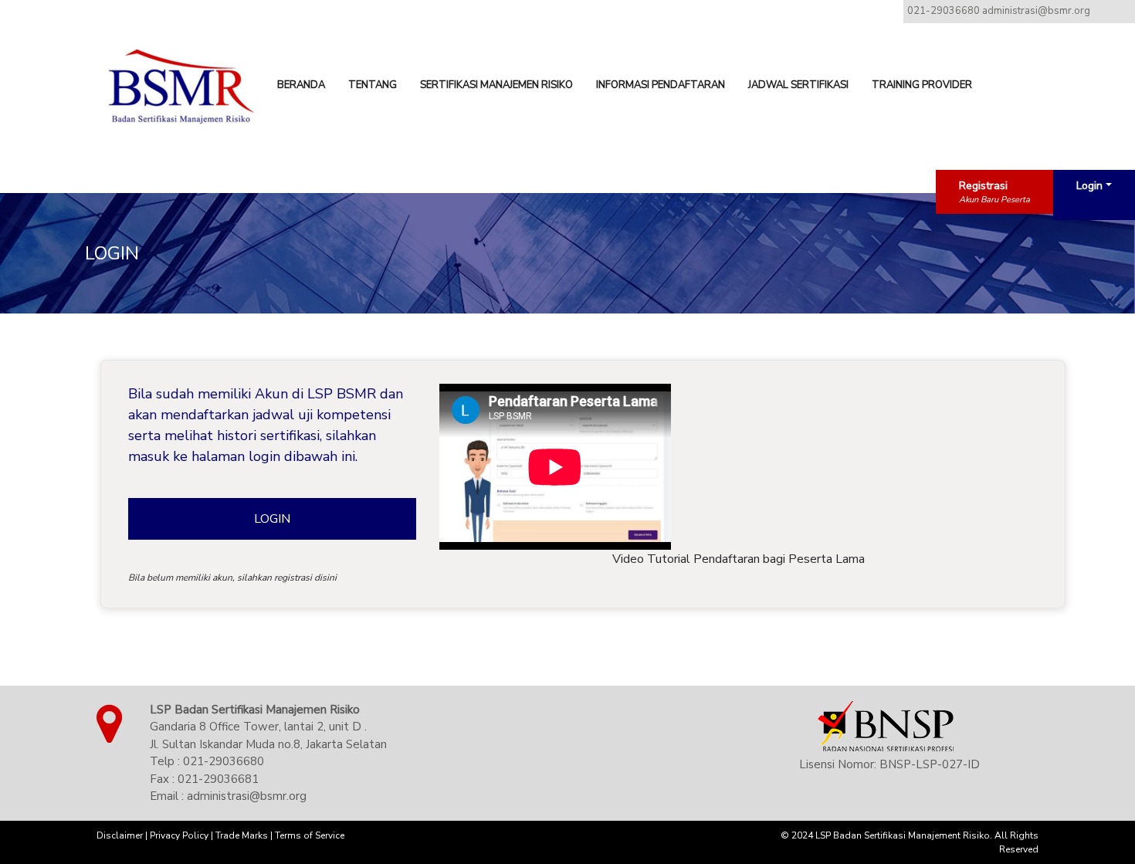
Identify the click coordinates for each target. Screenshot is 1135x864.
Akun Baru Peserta (994, 199)
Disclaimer (120, 835)
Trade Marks (241, 835)
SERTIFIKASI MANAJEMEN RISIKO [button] (496, 85)
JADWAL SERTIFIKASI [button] (798, 85)
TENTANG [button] (372, 85)
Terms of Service (309, 835)
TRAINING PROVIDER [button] (922, 85)
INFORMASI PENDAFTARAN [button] (660, 85)
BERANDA (301, 85)
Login (1089, 185)
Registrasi (983, 185)
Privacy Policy (179, 835)
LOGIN (272, 518)
